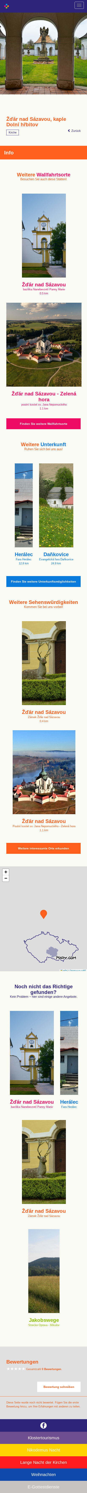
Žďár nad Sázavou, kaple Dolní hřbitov (36, 121)
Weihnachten (43, 1474)
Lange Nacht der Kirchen (43, 1462)
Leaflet (64, 970)
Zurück (76, 130)
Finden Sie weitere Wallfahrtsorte (43, 423)
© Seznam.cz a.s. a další (77, 970)
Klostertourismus (43, 1438)
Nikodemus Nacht (43, 1450)
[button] (43, 914)
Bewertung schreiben (59, 1387)
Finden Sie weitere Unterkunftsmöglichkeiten (43, 581)
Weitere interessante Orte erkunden (43, 848)
